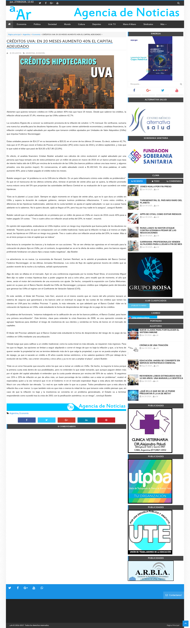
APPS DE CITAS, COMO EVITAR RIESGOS (160, 214)
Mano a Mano (129, 24)
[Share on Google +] (66, 420)
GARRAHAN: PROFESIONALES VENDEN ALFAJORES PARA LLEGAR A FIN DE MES (161, 243)
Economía (36, 34)
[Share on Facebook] (27, 420)
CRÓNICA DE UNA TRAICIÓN (154, 345)
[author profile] (8, 53)
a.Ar (11, 625)
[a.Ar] (31, 13)
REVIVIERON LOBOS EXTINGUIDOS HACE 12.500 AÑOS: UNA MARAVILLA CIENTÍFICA (161, 377)
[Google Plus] (148, 91)
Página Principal (173, 625)
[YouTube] (176, 91)
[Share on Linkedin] (86, 420)
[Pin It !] (106, 420)
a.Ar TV (112, 24)
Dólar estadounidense (140, 318)
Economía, (40, 53)
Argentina (26, 34)
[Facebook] (134, 91)
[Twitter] (162, 91)
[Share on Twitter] (47, 420)
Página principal (14, 34)
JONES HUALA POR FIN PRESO (155, 186)
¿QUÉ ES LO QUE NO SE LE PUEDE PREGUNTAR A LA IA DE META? (157, 392)
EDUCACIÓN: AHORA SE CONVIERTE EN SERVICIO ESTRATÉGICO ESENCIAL (160, 361)
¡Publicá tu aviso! (138, 305)
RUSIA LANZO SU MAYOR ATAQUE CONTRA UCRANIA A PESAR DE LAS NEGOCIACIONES (158, 230)
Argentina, (30, 53)
